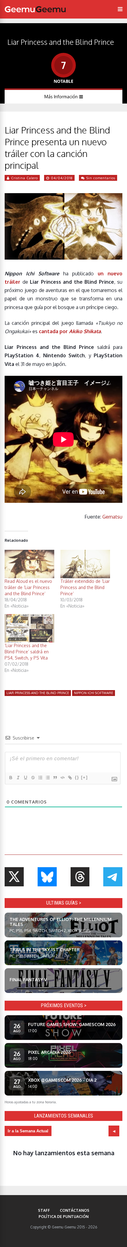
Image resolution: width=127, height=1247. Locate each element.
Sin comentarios (100, 178)
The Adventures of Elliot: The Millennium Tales (61, 922)
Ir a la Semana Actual (28, 1131)
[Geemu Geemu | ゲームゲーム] (35, 9)
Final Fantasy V (28, 979)
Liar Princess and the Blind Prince (37, 693)
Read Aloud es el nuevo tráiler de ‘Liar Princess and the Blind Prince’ (28, 587)
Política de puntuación (63, 1216)
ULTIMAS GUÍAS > (63, 903)
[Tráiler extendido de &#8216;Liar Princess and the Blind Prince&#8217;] (85, 564)
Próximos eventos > (63, 1005)
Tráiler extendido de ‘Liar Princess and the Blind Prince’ (85, 587)
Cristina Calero (24, 178)
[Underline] (25, 777)
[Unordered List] (47, 777)
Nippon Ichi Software (93, 693)
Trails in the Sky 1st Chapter (45, 949)
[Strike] (32, 777)
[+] (84, 777)
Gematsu (112, 517)
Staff (44, 1210)
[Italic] (18, 777)
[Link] (69, 777)
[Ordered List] (40, 777)
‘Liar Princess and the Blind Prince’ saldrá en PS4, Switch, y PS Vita (27, 651)
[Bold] (10, 777)
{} (77, 777)
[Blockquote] (55, 777)
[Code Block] (62, 777)
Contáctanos (74, 1210)
